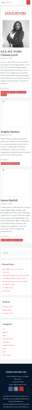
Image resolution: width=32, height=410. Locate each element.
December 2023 (7, 313)
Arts (3, 240)
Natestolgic (6, 291)
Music (4, 352)
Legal (4, 95)
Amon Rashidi (9, 200)
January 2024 (6, 310)
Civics (12, 92)
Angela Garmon (10, 131)
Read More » (5, 88)
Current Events (7, 339)
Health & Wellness (8, 345)
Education (21, 92)
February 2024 (7, 307)
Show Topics (6, 355)
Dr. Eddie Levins (7, 288)
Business (5, 92)
